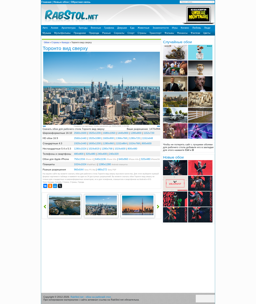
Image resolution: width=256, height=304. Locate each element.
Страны (142, 33)
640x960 (123, 159)
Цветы (206, 33)
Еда (132, 27)
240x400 (102, 153)
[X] (60, 186)
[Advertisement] (101, 257)
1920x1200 (94, 133)
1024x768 (134, 143)
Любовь (196, 27)
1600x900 (108, 138)
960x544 (79, 169)
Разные (106, 33)
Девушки (122, 27)
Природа (94, 33)
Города (81, 182)
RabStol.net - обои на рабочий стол (91, 296)
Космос (185, 27)
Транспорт (155, 33)
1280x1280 (105, 164)
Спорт (130, 33)
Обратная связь (81, 2)
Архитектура (68, 27)
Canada (58, 182)
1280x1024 (80, 148)
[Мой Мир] (55, 186)
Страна (66, 182)
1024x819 (93, 148)
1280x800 (135, 133)
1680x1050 (109, 133)
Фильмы (169, 33)
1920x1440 (80, 143)
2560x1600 (80, 133)
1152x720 (148, 133)
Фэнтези (195, 33)
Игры (175, 27)
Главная (46, 2)
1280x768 (107, 148)
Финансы (182, 33)
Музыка (46, 33)
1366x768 (121, 138)
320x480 (90, 153)
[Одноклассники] (50, 186)
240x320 (114, 153)
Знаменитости (161, 27)
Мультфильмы (62, 33)
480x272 (102, 169)
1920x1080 (94, 138)
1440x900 (122, 133)
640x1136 (100, 159)
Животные (143, 27)
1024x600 (120, 148)
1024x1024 (80, 164)
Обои (46, 42)
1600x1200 (94, 143)
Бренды (83, 27)
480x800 (79, 153)
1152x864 (121, 143)
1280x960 (108, 143)
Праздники (80, 33)
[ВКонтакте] (45, 186)
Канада (65, 42)
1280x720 (134, 138)
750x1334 (79, 159)
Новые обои (61, 2)
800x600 (147, 143)
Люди (207, 27)
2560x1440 (80, 138)
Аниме (54, 27)
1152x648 (147, 138)
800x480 (132, 148)
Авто (45, 27)
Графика (109, 27)
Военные (96, 27)
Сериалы (119, 33)
